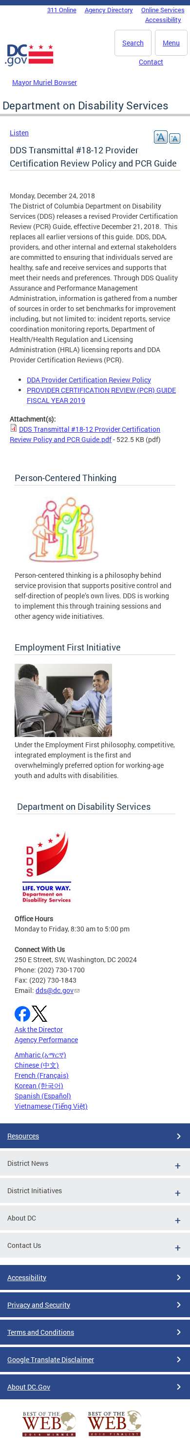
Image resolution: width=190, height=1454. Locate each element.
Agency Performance (46, 1039)
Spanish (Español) (43, 1095)
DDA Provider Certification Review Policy (89, 379)
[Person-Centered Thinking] (63, 564)
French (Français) (42, 1075)
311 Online (61, 9)
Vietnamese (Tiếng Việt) (51, 1106)
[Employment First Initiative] (63, 734)
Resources (23, 1135)
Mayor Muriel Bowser (44, 82)
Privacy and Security (38, 1304)
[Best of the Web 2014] (49, 1436)
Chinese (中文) (37, 1065)
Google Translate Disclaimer (50, 1359)
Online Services (163, 9)
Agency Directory (109, 9)
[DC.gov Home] (29, 64)
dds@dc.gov (55, 990)
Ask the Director (39, 1029)
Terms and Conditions (40, 1332)
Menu (171, 42)
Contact (151, 61)
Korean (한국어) (39, 1085)
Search (133, 42)
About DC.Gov (28, 1386)
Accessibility (163, 19)
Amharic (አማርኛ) (40, 1054)
